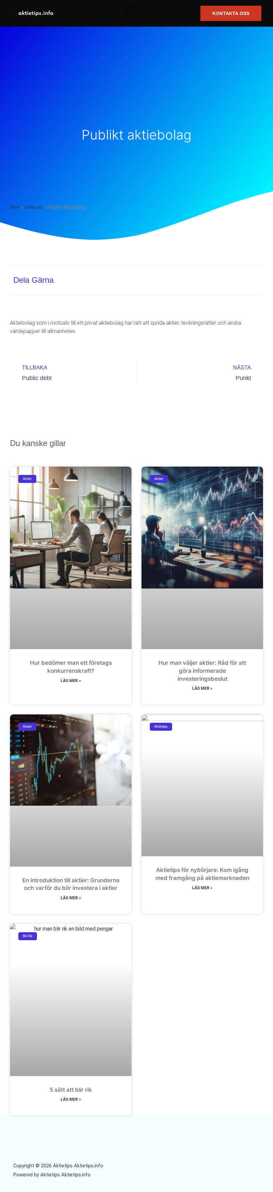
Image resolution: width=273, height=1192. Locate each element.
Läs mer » (71, 680)
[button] (130, 11)
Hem (15, 207)
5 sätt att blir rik (71, 1089)
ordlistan (33, 207)
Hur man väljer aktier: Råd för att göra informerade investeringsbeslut (202, 670)
